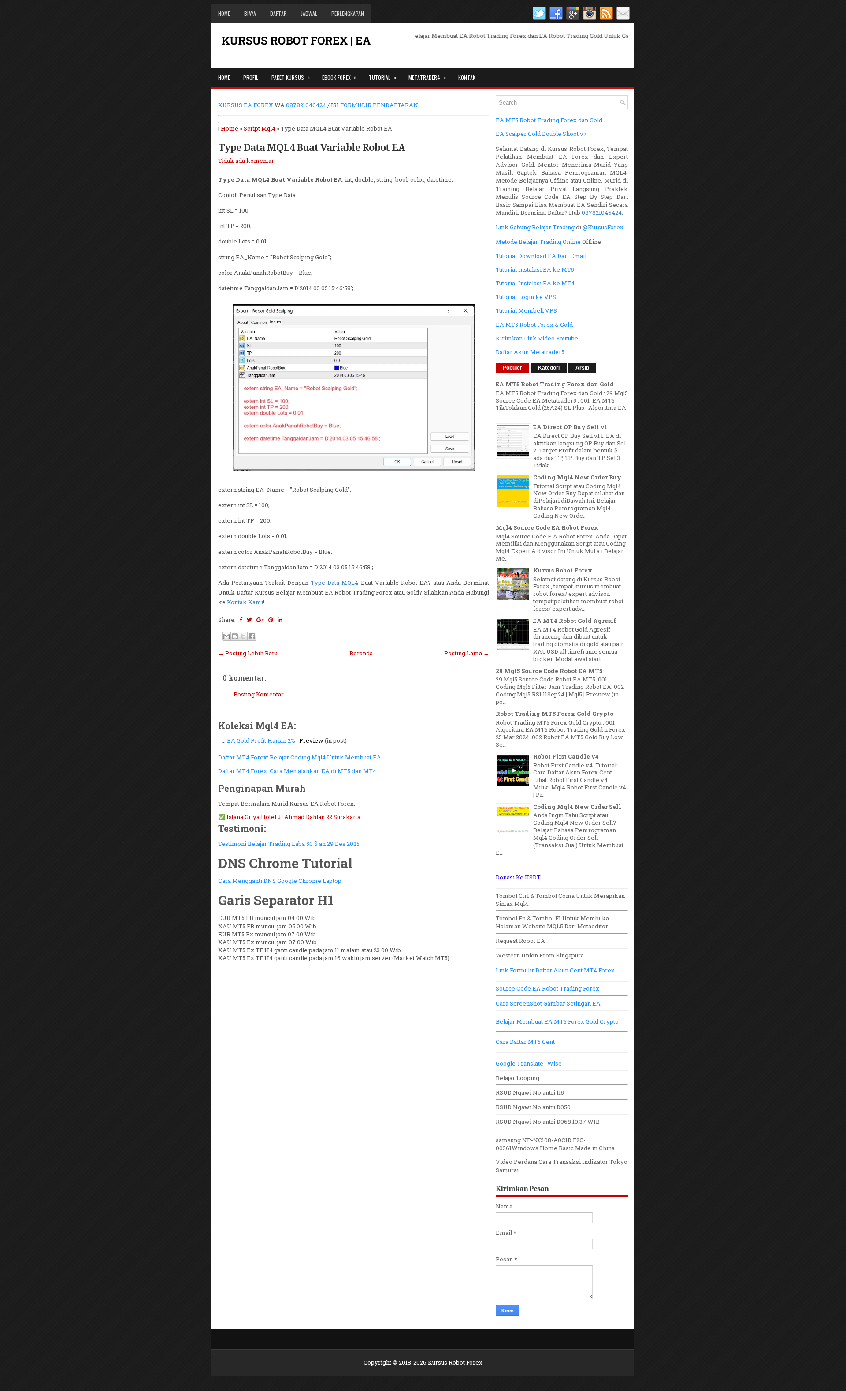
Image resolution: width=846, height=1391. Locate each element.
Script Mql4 (259, 128)
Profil (250, 77)
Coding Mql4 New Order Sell (577, 807)
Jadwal (309, 13)
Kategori (549, 368)
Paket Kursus (290, 77)
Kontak (466, 77)
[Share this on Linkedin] (280, 620)
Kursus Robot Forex (563, 570)
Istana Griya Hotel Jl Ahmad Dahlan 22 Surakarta (293, 817)
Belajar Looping (517, 1078)
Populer (512, 368)
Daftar (278, 13)
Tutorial (382, 77)
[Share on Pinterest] (270, 620)
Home (224, 13)
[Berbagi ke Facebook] (251, 636)
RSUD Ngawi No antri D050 (533, 1107)
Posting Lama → (466, 653)
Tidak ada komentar (246, 161)
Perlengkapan (347, 13)
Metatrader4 (427, 77)
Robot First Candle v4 (566, 756)
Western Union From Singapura (540, 955)
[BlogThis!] (234, 636)
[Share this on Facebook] (241, 620)
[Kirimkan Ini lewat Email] (226, 636)
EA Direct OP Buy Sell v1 (570, 427)
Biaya (250, 13)
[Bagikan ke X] (243, 636)
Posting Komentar (259, 694)
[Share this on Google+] (260, 620)
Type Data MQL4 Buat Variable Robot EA (311, 147)
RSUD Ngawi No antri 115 (530, 1092)
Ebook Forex (339, 77)
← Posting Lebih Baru (248, 653)
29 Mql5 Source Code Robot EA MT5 (549, 671)
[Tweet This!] (249, 620)
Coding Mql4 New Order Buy (577, 477)
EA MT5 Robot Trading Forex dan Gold (555, 384)
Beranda (361, 653)
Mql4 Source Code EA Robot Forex (547, 527)
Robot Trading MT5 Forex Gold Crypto (554, 714)
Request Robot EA (520, 941)
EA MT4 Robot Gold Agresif (574, 620)
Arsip (582, 368)
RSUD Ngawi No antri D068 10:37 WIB (548, 1122)
